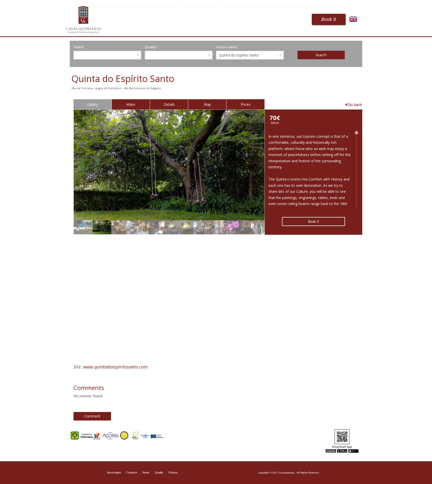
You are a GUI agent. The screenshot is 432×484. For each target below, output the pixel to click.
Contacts (131, 472)
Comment (92, 416)
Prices (245, 104)
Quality (159, 472)
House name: (227, 46)
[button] (169, 293)
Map (207, 104)
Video (130, 104)
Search (321, 54)
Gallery (92, 104)
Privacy (173, 472)
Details (169, 104)
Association (114, 472)
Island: (79, 46)
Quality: (151, 46)
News (146, 472)
